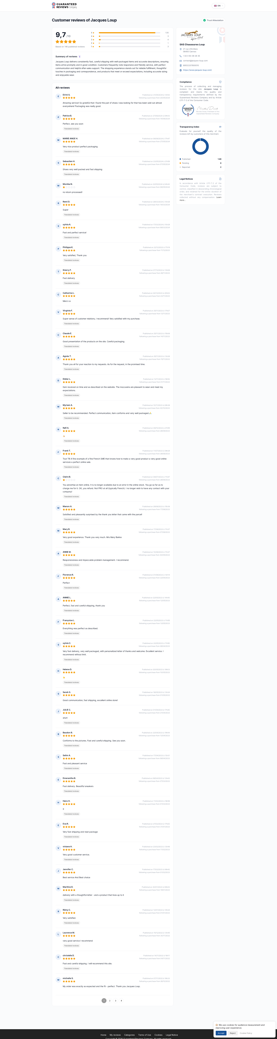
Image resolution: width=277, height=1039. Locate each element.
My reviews (115, 1035)
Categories (129, 1035)
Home (103, 1035)
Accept (221, 1033)
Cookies (158, 1035)
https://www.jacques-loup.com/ (197, 70)
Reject (233, 1033)
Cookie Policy (246, 1033)
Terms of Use (144, 1035)
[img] (79, 56)
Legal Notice (172, 1035)
